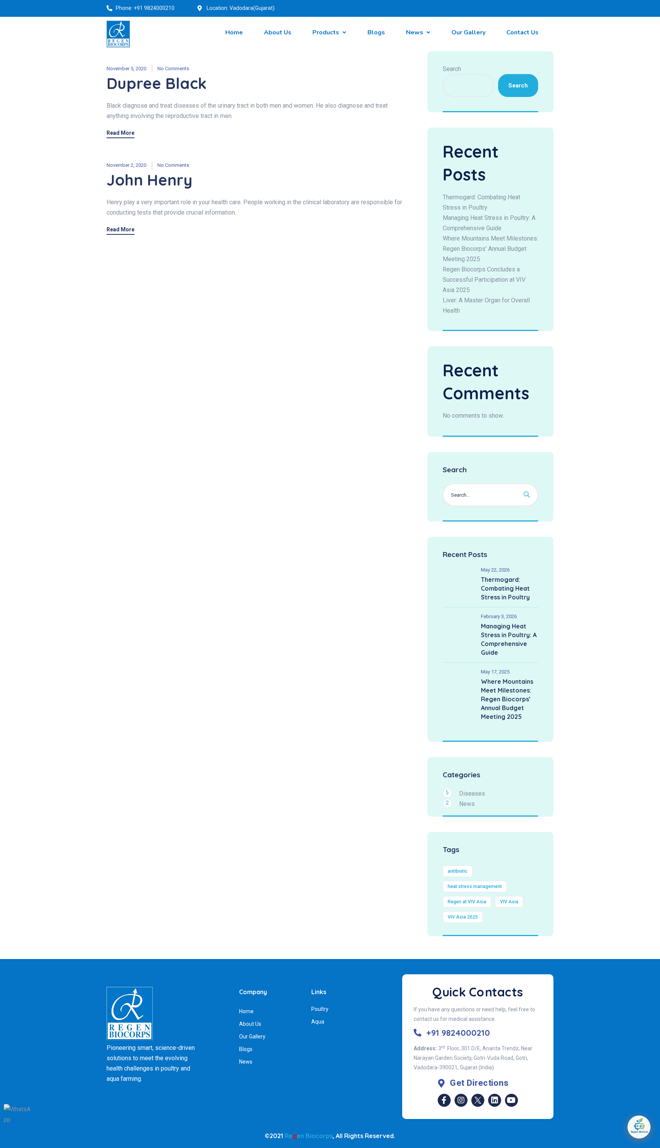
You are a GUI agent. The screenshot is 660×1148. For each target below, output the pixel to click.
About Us (250, 1024)
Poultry (319, 1009)
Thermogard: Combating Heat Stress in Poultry (505, 588)
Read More (120, 133)
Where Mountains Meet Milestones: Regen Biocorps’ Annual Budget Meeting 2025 (490, 249)
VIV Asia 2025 (463, 917)
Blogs (245, 1049)
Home (246, 1011)
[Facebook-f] (444, 1100)
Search (452, 69)
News (467, 803)
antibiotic (457, 871)
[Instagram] (461, 1100)
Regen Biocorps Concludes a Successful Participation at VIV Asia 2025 (484, 280)
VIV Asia (509, 901)
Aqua (317, 1022)
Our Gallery (252, 1036)
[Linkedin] (494, 1100)
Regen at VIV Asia (467, 901)
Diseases (472, 793)
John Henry (149, 179)
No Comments (173, 68)
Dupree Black (157, 83)
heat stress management (475, 886)
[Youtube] (511, 1100)
